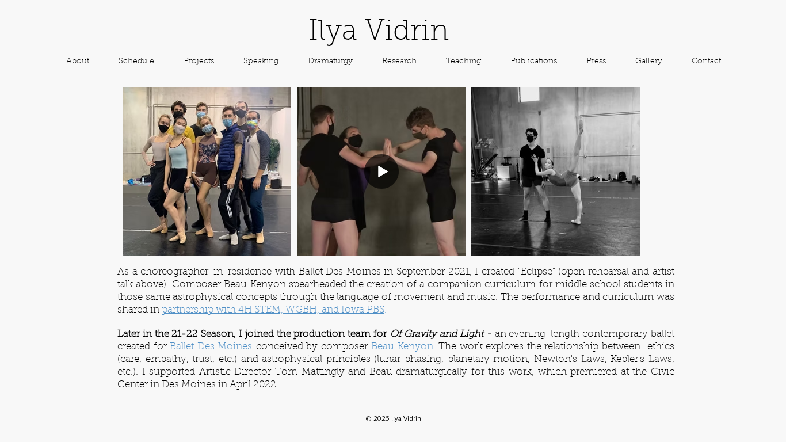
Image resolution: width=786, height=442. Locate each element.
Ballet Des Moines (211, 347)
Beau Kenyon (402, 347)
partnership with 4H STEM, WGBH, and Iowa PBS (273, 310)
